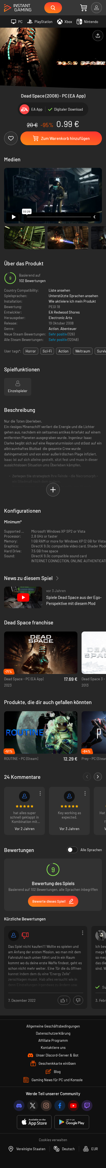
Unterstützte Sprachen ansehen (73, 296)
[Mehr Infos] (45, 967)
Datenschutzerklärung (53, 1033)
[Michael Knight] (24, 796)
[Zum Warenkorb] (83, 8)
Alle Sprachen (91, 850)
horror (31, 351)
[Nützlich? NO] (78, 1000)
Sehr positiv (58, 334)
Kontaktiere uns (53, 1047)
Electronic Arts (60, 317)
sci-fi (47, 351)
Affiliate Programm (53, 1040)
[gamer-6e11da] (69, 796)
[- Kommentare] (87, 777)
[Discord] (19, 1105)
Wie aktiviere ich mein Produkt (72, 301)
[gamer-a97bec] (13, 935)
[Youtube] (73, 1105)
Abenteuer (68, 328)
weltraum (82, 351)
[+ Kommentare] (98, 777)
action (63, 351)
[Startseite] (17, 8)
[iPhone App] (34, 1122)
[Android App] (71, 1122)
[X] (32, 1105)
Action (54, 328)
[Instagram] (46, 1105)
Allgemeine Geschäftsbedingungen (53, 1026)
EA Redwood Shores (64, 312)
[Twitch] (87, 1105)
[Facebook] (59, 1105)
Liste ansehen (59, 290)
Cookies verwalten (53, 1140)
